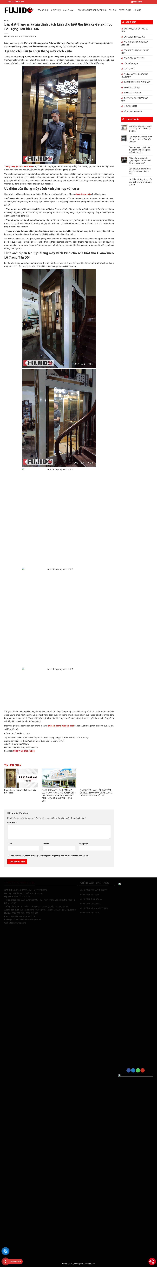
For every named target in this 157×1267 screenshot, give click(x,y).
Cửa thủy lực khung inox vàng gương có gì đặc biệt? (139, 171)
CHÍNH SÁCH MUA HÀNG (90, 913)
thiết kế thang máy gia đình (61, 726)
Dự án (6, 21)
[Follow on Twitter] (149, 2)
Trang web (83, 844)
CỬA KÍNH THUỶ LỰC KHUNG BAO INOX (135, 51)
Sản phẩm (68, 10)
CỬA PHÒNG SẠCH (131, 64)
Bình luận (12, 822)
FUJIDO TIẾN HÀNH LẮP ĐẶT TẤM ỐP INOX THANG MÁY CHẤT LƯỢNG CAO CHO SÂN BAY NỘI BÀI (96, 793)
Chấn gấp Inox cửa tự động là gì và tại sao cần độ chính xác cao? (140, 160)
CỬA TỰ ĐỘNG (129, 69)
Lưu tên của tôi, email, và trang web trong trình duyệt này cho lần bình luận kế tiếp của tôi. (50, 856)
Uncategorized (130, 106)
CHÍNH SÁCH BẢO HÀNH (89, 895)
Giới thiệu (56, 10)
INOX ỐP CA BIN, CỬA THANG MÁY (137, 82)
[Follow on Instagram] (146, 2)
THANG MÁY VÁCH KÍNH (133, 93)
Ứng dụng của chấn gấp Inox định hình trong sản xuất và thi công (139, 149)
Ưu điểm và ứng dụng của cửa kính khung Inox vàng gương (140, 181)
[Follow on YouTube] (142, 1070)
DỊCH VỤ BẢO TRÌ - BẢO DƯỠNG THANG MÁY (134, 75)
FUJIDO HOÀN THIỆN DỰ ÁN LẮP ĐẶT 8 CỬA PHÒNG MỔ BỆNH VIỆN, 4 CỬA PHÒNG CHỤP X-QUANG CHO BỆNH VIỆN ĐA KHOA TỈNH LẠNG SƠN (59, 795)
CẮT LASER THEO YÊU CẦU (134, 37)
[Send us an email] (151, 2)
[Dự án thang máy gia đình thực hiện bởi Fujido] (21, 778)
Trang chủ (43, 10)
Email (46, 844)
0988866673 (137, 2)
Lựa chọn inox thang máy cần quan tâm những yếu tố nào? (140, 139)
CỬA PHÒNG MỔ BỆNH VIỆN (134, 58)
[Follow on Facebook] (144, 2)
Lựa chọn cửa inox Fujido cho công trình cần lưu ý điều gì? (140, 128)
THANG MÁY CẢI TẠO (132, 88)
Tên (9, 844)
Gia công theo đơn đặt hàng (92, 10)
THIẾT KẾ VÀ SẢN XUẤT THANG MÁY (134, 99)
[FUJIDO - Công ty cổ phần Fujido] (19, 10)
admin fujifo (30, 36)
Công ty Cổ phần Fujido (24, 751)
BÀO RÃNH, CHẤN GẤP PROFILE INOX (134, 30)
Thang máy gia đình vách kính (18, 166)
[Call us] (138, 1070)
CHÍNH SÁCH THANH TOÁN (91, 899)
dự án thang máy (83, 194)
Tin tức (113, 10)
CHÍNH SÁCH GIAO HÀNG (90, 904)
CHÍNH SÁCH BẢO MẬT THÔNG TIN (94, 890)
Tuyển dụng (125, 10)
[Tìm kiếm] (150, 10)
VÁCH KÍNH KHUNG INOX (133, 111)
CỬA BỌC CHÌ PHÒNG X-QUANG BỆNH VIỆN (134, 43)
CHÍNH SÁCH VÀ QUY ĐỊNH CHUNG (94, 908)
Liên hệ (137, 10)
